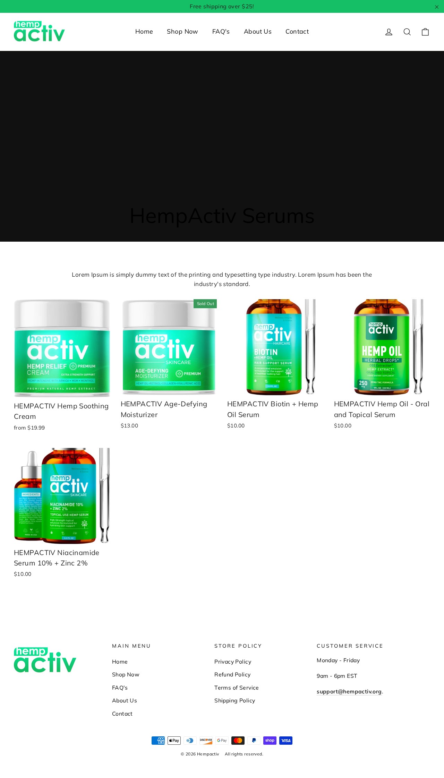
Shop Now (182, 31)
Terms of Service (236, 687)
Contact (297, 31)
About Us (258, 31)
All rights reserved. (244, 754)
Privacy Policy (232, 661)
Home (144, 31)
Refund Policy (232, 674)
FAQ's (221, 31)
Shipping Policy (234, 700)
